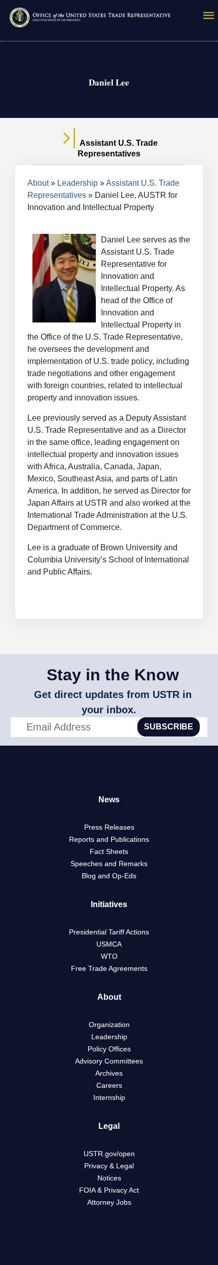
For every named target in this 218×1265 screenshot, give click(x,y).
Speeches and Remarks (109, 864)
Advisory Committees (109, 1061)
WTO (109, 956)
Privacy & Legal (109, 1166)
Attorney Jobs (109, 1202)
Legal (109, 1126)
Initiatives (109, 904)
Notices (109, 1178)
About (38, 183)
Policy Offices (109, 1049)
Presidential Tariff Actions (109, 932)
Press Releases (109, 827)
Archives (109, 1073)
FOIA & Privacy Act (109, 1190)
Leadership (77, 183)
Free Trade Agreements (109, 968)
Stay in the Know (113, 675)
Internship (109, 1097)
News (109, 799)
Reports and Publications (109, 839)
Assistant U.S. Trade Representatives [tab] (118, 148)
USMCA (109, 944)
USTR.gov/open (109, 1154)
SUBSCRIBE (168, 726)
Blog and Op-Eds (109, 876)
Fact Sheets (109, 851)
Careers (109, 1085)
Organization (109, 1025)
